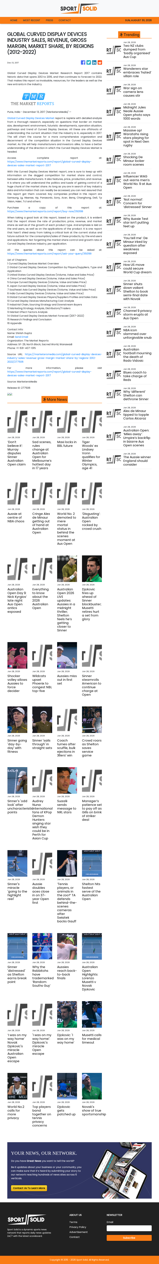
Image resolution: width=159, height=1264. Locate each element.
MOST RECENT (31, 20)
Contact (74, 1237)
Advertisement (78, 1232)
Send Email (21, 337)
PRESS (49, 20)
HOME (13, 20)
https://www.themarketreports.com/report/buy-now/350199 (45, 211)
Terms (73, 1222)
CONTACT (65, 20)
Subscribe (129, 1238)
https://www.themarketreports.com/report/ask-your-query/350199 (49, 253)
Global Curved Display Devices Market (30, 118)
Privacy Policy (77, 1227)
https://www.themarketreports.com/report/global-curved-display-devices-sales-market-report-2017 (49, 163)
